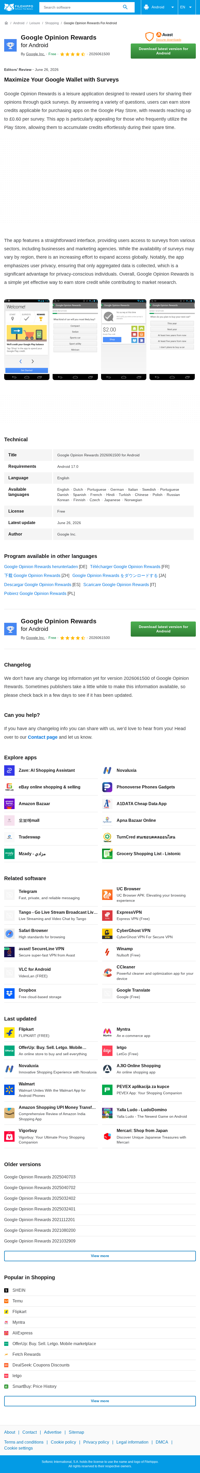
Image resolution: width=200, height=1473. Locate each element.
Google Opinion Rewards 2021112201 (39, 1219)
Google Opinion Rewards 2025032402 (40, 1198)
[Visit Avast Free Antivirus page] (163, 36)
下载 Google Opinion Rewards (32, 575)
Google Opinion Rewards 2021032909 (40, 1241)
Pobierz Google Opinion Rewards (35, 593)
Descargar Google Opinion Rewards (37, 584)
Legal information (132, 1442)
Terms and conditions (23, 1442)
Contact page (43, 737)
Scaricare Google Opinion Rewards (116, 584)
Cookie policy (63, 1442)
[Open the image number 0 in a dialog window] (26, 339)
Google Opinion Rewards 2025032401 (40, 1209)
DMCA (162, 1442)
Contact (29, 1432)
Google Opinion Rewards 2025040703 (40, 1177)
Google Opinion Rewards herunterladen (41, 566)
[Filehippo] (18, 7)
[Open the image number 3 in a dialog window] (172, 339)
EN (182, 7)
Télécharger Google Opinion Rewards (125, 566)
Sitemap (76, 1432)
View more (100, 1256)
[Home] (6, 23)
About (9, 1432)
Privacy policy (96, 1442)
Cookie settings (18, 1448)
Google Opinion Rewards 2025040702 (40, 1187)
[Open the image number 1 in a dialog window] (75, 339)
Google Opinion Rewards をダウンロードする (115, 575)
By (33, 54)
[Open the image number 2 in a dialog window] (123, 339)
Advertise (52, 1432)
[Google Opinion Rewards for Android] (10, 45)
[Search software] (125, 7)
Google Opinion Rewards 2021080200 (40, 1230)
